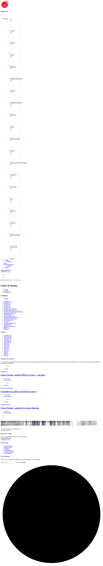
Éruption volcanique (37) (10, 308)
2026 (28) (6, 344)
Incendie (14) (7, 303)
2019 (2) (6, 354)
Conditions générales (9, 451)
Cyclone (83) (7, 304)
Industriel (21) (7, 324)
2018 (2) (6, 355)
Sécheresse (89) (8, 314)
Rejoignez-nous (5, 424)
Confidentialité (7, 453)
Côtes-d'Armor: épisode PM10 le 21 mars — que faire (23, 375)
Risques (6, 18)
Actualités (6, 260)
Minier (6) (6, 327)
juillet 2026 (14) (8, 336)
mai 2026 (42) (7, 339)
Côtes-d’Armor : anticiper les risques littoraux (20, 408)
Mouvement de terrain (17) (10, 310)
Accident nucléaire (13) (10, 323)
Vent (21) (6, 321)
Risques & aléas (8, 447)
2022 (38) (6, 349)
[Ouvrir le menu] (4, 277)
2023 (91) (6, 348)
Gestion (9, 266)
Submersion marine (5, 404)
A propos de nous (8, 446)
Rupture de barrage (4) (9, 326)
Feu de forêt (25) (8, 320)
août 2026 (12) (7, 335)
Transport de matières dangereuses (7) (13, 311)
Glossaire (9, 261)
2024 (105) (6, 347)
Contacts (6, 267)
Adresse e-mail (19, 462)
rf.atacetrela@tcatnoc (6, 270)
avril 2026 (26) (7, 341)
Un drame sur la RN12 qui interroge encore (19, 391)
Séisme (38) (7, 305)
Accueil (6, 289)
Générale (6, 298)
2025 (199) (6, 345)
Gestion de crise (8, 450)
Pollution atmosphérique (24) (11, 317)
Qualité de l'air (4, 371)
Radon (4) (6, 329)
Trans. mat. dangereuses (7, 388)
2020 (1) (6, 352)
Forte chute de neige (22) (10, 319)
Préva (5, 263)
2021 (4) (6, 351)
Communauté (9, 264)
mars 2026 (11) (8, 342)
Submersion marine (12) (10, 313)
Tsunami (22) (7, 307)
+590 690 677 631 (5, 271)
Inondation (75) (8, 301)
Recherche (3, 280)
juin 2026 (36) (7, 338)
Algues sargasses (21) (9, 316)
